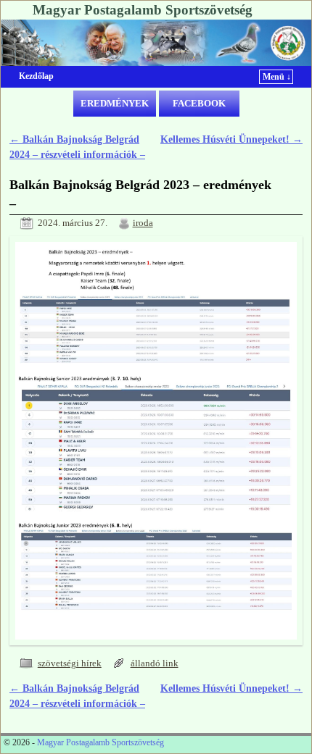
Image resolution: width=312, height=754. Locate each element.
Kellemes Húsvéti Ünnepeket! (231, 139)
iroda (143, 223)
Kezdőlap (36, 76)
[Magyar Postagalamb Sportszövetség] (156, 43)
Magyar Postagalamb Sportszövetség (143, 9)
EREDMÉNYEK (115, 103)
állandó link (154, 663)
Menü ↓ (277, 77)
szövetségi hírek (70, 663)
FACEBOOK (199, 103)
